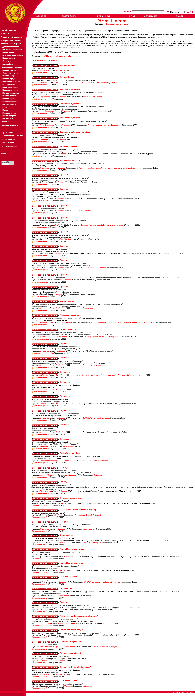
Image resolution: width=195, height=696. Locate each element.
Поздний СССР (8, 64)
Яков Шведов (65, 239)
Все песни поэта (113, 24)
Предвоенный (8, 52)
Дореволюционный (10, 47)
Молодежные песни (10, 93)
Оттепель (6, 61)
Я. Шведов (60, 70)
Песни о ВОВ (7, 119)
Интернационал (9, 104)
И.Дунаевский (45, 337)
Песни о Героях (8, 99)
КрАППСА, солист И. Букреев (96, 418)
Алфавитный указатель (11, 37)
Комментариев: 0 (44, 99)
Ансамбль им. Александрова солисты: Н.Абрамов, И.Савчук (108, 375)
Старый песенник (9, 146)
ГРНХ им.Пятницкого (92, 97)
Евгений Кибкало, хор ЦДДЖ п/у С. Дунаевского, (102, 225)
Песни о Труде (8, 76)
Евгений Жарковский (48, 475)
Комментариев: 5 (42, 377)
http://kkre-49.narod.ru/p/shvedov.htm (56, 56)
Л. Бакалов (44, 168)
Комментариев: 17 (42, 325)
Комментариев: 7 (40, 531)
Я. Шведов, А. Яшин (66, 623)
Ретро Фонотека (9, 139)
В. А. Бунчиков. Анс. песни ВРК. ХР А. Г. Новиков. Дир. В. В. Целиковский (109, 168)
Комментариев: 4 (42, 270)
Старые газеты (8, 143)
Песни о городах (9, 79)
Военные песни (9, 113)
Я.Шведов (59, 82)
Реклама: (5, 154)
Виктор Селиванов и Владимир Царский (102, 337)
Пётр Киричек (89, 529)
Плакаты (5, 122)
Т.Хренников (44, 97)
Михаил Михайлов (100, 461)
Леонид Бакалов (46, 322)
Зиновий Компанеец (48, 461)
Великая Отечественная (12, 55)
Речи (4, 107)
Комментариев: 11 (42, 85)
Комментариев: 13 (42, 184)
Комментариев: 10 (44, 201)
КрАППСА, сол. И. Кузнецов (105, 647)
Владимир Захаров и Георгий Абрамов (98, 82)
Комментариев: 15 (44, 353)
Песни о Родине (9, 70)
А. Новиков (44, 70)
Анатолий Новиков (47, 446)
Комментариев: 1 (42, 72)
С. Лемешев (88, 308)
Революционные (9, 102)
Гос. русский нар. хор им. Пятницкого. (105, 125)
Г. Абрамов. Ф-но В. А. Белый (88, 515)
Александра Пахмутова (12, 136)
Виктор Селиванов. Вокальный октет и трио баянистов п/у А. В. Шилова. (122, 322)
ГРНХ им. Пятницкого (91, 543)
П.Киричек (87, 686)
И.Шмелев (98, 475)
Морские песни (8, 84)
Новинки (5, 33)
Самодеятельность (9, 125)
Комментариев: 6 (40, 637)
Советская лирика (10, 73)
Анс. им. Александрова (93, 365)
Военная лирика (9, 116)
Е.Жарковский (45, 491)
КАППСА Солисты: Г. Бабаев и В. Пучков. (102, 582)
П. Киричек (86, 211)
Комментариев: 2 (42, 241)
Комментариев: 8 (42, 493)
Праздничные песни (11, 82)
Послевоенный (8, 58)
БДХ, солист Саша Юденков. (94, 268)
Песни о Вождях (9, 96)
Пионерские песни (10, 90)
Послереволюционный (12, 50)
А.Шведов (58, 253)
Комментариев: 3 (42, 113)
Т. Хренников (45, 623)
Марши (5, 110)
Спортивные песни (10, 87)
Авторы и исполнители (11, 41)
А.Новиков (43, 82)
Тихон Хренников (46, 111)
